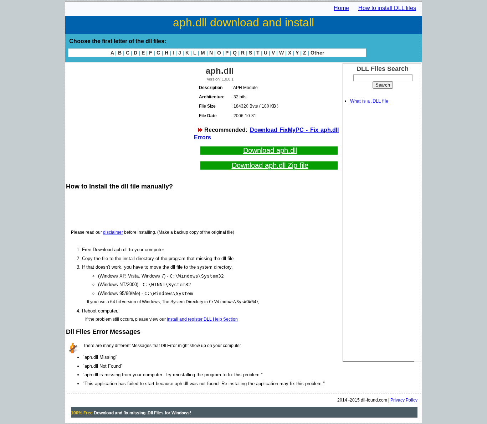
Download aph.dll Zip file (270, 165)
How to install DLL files (387, 8)
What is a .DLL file (369, 101)
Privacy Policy (403, 400)
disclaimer (113, 232)
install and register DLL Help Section (202, 319)
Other (317, 53)
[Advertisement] (129, 114)
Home (341, 8)
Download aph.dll (270, 150)
